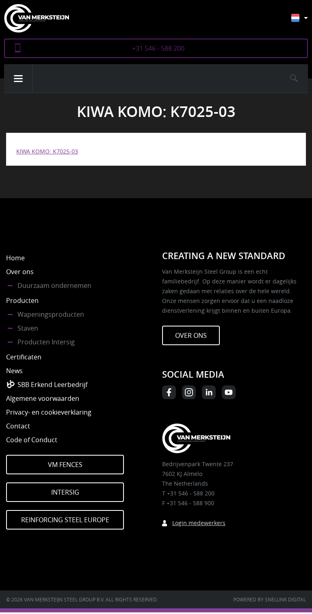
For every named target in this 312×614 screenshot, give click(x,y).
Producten (22, 300)
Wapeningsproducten (50, 314)
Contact (18, 426)
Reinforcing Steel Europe (65, 519)
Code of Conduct (31, 439)
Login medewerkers (198, 523)
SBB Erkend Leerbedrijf (52, 384)
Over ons (20, 271)
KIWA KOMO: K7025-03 (47, 151)
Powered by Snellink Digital (269, 599)
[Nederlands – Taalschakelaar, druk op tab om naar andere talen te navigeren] (305, 22)
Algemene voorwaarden (42, 398)
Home (15, 257)
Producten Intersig (46, 341)
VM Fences (65, 464)
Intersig (65, 492)
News (14, 370)
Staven (27, 328)
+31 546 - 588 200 (158, 48)
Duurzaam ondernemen (54, 285)
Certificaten (23, 356)
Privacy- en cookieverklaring (48, 412)
